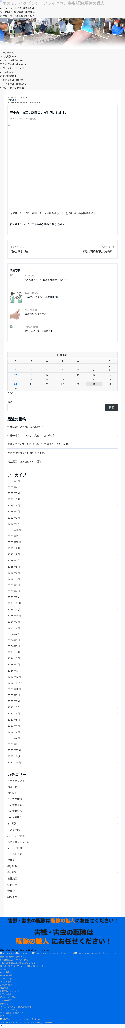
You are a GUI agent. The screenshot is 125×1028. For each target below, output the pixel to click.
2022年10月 (14, 762)
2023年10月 (14, 689)
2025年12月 (14, 529)
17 (16, 379)
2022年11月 (14, 756)
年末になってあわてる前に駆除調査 (42, 297)
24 (15, 384)
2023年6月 (13, 713)
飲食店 (11, 890)
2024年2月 (13, 664)
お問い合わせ (12, 68)
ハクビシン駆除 (11, 60)
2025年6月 (13, 566)
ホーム (7, 52)
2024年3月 (13, 658)
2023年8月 (13, 701)
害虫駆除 (12, 872)
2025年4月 (13, 578)
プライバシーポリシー (10, 1010)
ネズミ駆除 (8, 56)
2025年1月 (13, 597)
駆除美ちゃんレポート (10, 991)
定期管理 (12, 860)
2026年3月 (13, 511)
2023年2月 (13, 737)
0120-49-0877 (25, 16)
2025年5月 (13, 572)
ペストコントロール (18, 841)
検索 (9, 401)
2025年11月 (14, 536)
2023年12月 (14, 676)
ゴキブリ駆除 (14, 799)
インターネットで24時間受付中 (17, 8)
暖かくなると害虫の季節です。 (40, 331)
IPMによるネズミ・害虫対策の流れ (15, 1007)
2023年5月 (13, 719)
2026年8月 (13, 480)
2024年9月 (13, 621)
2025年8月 (13, 554)
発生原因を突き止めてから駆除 (24, 461)
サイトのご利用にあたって (12, 1013)
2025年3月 (13, 585)
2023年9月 (13, 695)
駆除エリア (13, 896)
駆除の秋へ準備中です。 (36, 314)
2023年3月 (13, 731)
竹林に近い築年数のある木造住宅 (25, 426)
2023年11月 (14, 682)
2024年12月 (14, 603)
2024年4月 (13, 652)
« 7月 (10, 392)
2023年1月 (13, 744)
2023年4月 (13, 725)
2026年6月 (13, 493)
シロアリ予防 (14, 805)
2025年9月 (13, 548)
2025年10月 (14, 542)
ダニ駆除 (12, 823)
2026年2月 (13, 517)
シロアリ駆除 (14, 817)
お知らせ (32, 119)
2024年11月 (14, 609)
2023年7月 (13, 707)
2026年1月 (13, 523)
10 (15, 375)
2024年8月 (13, 627)
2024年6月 (13, 640)
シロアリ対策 (14, 811)
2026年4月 (13, 505)
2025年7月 (13, 560)
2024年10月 (14, 615)
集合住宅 (12, 884)
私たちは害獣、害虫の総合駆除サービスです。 (47, 279)
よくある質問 (14, 854)
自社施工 (12, 878)
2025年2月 (13, 591)
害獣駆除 (12, 866)
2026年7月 (13, 487)
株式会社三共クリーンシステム (23, 1022)
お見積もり (13, 792)
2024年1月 (13, 670)
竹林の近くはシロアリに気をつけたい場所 (30, 435)
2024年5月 (13, 646)
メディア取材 (14, 847)
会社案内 (4, 1003)
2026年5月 (13, 499)
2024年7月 (13, 633)
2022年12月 (14, 750)
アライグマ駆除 (13, 64)
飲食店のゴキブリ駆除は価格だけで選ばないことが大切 (37, 444)
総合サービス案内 (8, 997)
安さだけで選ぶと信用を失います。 (26, 452)
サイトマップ (6, 1016)
